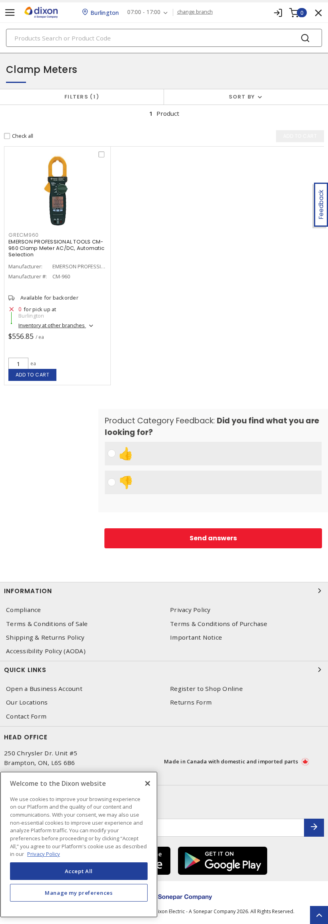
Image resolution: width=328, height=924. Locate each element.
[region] (79, 844)
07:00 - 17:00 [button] (143, 12)
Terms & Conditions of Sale (47, 624)
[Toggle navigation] (10, 12)
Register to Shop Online (206, 688)
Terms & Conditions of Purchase (219, 624)
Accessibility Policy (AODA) (46, 651)
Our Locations (27, 702)
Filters (80, 96)
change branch (195, 12)
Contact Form (26, 716)
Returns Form (191, 702)
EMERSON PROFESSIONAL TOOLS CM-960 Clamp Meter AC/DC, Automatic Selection (56, 248)
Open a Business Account (44, 688)
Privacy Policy (190, 610)
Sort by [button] (242, 96)
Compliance (23, 610)
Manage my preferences (79, 892)
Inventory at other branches (52, 325)
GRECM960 (23, 235)
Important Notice (196, 637)
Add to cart (33, 374)
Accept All (79, 871)
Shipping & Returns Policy (45, 637)
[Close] (147, 783)
